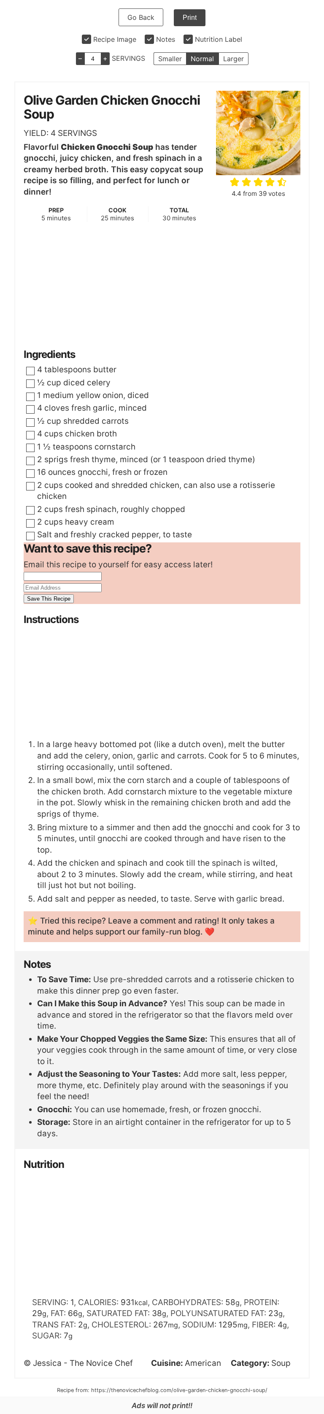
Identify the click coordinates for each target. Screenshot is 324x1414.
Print (190, 17)
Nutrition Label (218, 39)
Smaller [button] (170, 58)
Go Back (140, 17)
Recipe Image (114, 39)
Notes (165, 39)
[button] (235, 182)
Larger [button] (233, 58)
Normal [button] (202, 58)
